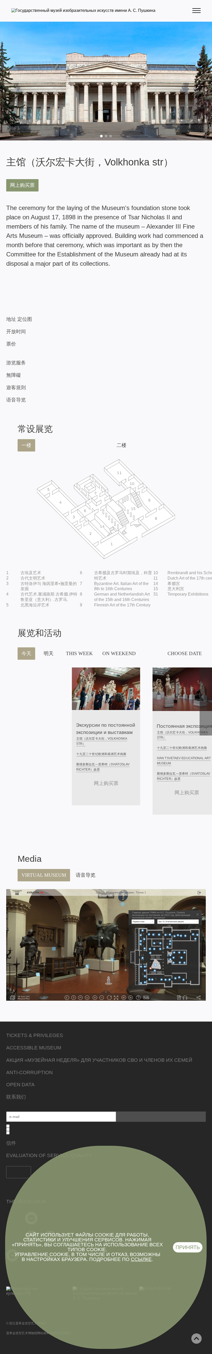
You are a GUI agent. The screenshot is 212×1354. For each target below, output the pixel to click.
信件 (11, 1143)
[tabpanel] (106, 81)
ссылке (141, 1259)
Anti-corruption (29, 1072)
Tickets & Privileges (34, 1035)
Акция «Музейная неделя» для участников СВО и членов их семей (99, 1060)
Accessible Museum (33, 1047)
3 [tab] (110, 136)
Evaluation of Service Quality (49, 1155)
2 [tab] (106, 136)
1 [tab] (101, 136)
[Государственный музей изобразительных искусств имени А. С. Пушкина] (83, 10)
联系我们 (16, 1097)
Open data (20, 1084)
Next (206, 701)
